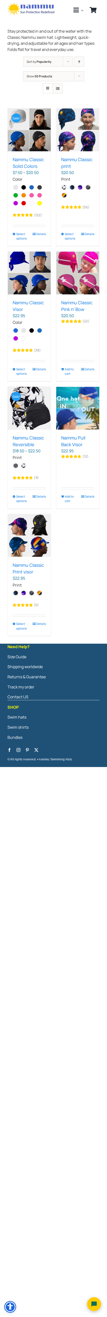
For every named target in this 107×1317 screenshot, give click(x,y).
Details (41, 234)
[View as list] (57, 88)
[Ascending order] (79, 62)
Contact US (17, 697)
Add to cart (69, 371)
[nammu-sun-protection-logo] (31, 4)
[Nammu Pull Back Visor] (77, 408)
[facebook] (9, 750)
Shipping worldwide (25, 666)
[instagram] (18, 750)
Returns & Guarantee (26, 677)
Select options (21, 236)
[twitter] (36, 750)
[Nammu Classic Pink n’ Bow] (77, 273)
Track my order (20, 687)
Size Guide (16, 656)
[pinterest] (27, 750)
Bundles (14, 737)
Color (17, 179)
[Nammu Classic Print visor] (29, 535)
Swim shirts (18, 727)
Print (65, 179)
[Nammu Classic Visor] (29, 273)
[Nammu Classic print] (77, 130)
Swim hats (16, 717)
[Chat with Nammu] (94, 1304)
